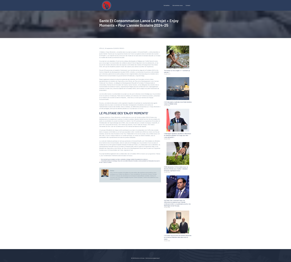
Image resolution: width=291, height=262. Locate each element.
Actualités (167, 5)
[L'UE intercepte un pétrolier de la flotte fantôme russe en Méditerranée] (177, 99)
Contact (188, 5)
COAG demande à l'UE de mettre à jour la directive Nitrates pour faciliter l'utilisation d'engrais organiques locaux (176, 168)
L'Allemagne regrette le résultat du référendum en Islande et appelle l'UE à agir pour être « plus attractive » (177, 135)
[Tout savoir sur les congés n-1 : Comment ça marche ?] (177, 67)
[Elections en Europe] (106, 5)
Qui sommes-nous (178, 5)
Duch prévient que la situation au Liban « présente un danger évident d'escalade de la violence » (124, 159)
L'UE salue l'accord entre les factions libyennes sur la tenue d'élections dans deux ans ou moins (177, 237)
